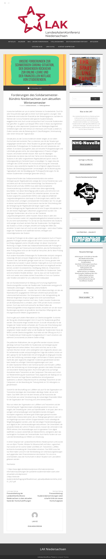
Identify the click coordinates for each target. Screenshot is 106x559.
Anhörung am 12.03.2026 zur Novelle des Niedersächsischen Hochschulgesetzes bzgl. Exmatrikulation (86, 259)
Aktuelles (12, 42)
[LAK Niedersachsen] (53, 36)
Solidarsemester (31, 105)
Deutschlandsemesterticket (77, 42)
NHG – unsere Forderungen (38, 42)
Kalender (21, 42)
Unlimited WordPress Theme (46, 557)
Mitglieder (94, 42)
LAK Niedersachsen (53, 549)
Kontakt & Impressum (66, 47)
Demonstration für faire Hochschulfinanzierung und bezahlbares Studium (86, 279)
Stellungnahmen (57, 42)
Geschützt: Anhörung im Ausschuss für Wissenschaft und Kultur (86, 265)
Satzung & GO (37, 47)
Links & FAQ (50, 47)
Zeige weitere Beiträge (35, 526)
